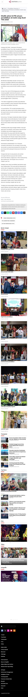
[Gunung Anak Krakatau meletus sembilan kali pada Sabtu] (4, 497)
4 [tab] (16, 542)
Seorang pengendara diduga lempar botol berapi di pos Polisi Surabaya (17, 464)
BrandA (3, 681)
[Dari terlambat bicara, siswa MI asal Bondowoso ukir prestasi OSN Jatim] (14, 262)
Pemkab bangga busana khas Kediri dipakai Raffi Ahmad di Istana (16, 445)
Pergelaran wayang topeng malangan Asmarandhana (11, 538)
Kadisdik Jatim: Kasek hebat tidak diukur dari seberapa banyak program (13, 406)
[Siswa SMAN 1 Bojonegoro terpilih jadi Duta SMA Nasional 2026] (14, 374)
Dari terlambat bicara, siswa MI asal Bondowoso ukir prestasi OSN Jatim (13, 271)
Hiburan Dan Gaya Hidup (7, 666)
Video (2, 544)
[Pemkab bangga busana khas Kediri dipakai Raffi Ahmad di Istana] (4, 446)
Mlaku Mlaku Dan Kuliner (7, 664)
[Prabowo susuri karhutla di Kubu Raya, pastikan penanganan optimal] (4, 503)
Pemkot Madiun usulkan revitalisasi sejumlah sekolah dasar (13, 428)
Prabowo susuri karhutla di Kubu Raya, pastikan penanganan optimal (17, 503)
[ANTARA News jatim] (15, 1)
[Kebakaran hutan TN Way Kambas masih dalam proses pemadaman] (4, 516)
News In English (5, 662)
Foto (2, 521)
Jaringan (3, 669)
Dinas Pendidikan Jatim (9, 218)
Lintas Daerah (4, 649)
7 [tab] (17, 566)
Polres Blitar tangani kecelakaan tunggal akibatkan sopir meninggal (17, 458)
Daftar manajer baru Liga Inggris (13, 615)
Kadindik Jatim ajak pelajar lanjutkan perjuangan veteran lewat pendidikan (14, 361)
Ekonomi (3, 651)
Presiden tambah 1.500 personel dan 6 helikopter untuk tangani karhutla (17, 509)
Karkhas (3, 656)
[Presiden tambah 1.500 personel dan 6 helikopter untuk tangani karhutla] (4, 509)
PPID (2, 688)
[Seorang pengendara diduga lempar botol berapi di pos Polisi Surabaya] (4, 464)
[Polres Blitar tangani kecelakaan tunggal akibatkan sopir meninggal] (4, 458)
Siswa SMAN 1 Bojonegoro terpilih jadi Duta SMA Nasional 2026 (13, 383)
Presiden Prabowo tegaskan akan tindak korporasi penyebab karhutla (12, 490)
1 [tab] (10, 542)
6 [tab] (15, 566)
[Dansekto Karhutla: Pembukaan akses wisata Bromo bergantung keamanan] (4, 452)
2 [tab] (12, 542)
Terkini (2, 634)
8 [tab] (19, 566)
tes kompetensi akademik (8, 220)
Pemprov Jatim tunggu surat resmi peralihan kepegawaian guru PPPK (13, 248)
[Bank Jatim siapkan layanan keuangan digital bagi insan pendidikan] (14, 307)
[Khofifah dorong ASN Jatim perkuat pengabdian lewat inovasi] (14, 284)
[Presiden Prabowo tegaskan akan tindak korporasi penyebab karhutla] (14, 481)
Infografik (3, 567)
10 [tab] (22, 566)
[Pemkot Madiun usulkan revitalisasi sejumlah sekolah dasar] (14, 419)
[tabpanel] (14, 533)
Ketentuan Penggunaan (7, 672)
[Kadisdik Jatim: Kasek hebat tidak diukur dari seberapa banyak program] (14, 397)
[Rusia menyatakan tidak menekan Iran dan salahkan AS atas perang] (4, 439)
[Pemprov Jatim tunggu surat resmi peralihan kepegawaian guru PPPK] (14, 240)
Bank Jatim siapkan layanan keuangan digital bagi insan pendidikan (13, 316)
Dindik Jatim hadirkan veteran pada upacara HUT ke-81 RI (14, 338)
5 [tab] (18, 542)
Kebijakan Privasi (5, 674)
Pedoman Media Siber (6, 679)
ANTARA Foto (4, 683)
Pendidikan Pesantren (13, 8)
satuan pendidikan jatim (8, 223)
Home (4, 8)
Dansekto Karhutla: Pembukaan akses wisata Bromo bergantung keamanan (17, 452)
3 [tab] (14, 542)
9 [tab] (20, 566)
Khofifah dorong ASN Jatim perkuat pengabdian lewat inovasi (13, 293)
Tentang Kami (4, 676)
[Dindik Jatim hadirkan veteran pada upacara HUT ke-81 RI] (14, 329)
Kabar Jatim (4, 647)
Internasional (4, 659)
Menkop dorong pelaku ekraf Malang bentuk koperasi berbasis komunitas (13, 560)
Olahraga (3, 654)
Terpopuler (4, 434)
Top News (4, 470)
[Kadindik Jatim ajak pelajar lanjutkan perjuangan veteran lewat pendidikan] (14, 352)
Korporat (3, 685)
